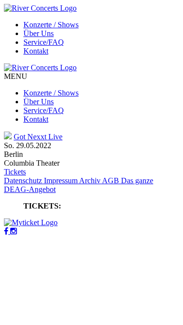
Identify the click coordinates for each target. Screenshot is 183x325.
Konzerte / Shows (51, 24)
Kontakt (35, 51)
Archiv (90, 180)
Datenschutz (24, 180)
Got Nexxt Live (38, 137)
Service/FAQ (43, 42)
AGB (111, 180)
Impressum (61, 180)
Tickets (15, 172)
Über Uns (38, 33)
